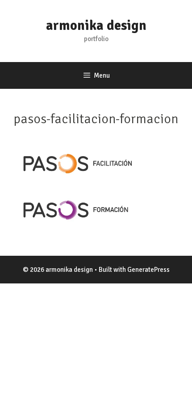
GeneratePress (148, 270)
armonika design (96, 25)
